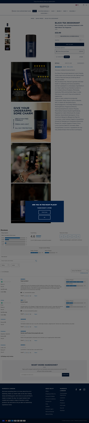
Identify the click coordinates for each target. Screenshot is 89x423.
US (44, 217)
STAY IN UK (44, 212)
